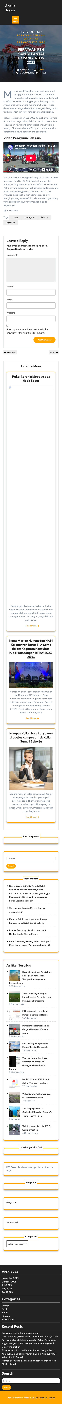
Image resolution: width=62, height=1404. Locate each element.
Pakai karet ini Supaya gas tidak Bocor (31, 378)
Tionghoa (10, 222)
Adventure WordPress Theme (31, 1397)
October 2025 (9, 1281)
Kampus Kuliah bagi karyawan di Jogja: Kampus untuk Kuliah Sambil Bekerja (31, 737)
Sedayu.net (12, 1222)
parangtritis (29, 217)
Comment (12, 254)
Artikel (5, 1305)
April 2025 (7, 1292)
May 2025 (7, 1288)
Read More (31, 625)
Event (5, 1312)
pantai (15, 217)
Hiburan (6, 1315)
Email (10, 299)
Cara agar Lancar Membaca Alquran (20, 1332)
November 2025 (10, 1278)
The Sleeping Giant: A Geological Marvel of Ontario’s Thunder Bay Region (36, 1112)
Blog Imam (11, 1202)
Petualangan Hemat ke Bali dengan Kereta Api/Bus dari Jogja (35, 1029)
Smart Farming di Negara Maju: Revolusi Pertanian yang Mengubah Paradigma (36, 997)
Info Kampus (8, 1319)
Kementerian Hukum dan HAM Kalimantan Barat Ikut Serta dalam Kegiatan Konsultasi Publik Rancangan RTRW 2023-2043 (31, 649)
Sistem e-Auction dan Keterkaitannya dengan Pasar (28, 1350)
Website (10, 312)
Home (24, 31)
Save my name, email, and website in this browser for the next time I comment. (27, 331)
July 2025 (7, 1285)
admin (40, 69)
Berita (35, 31)
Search (11, 866)
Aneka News (10, 7)
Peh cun (44, 217)
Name (10, 286)
